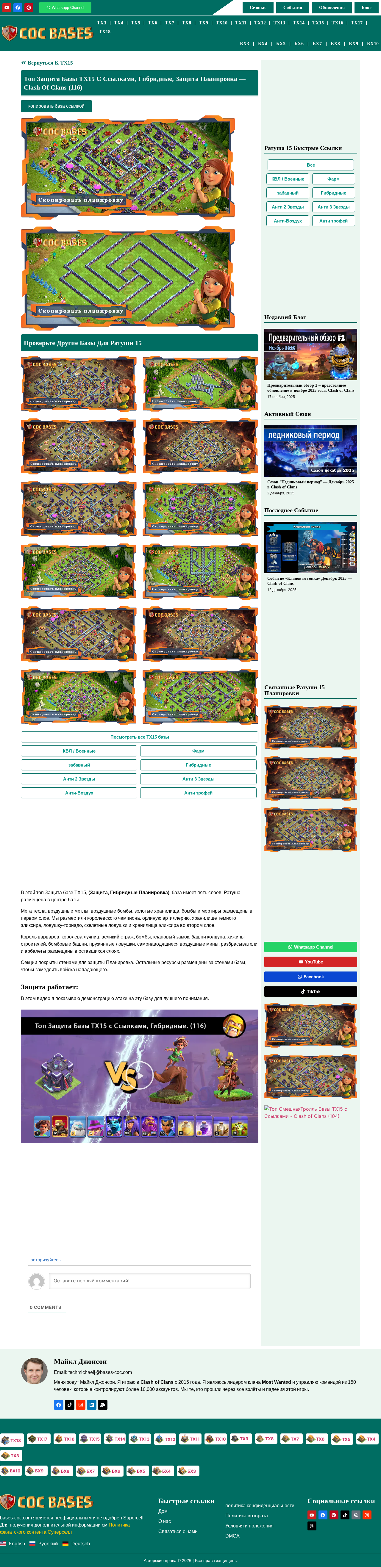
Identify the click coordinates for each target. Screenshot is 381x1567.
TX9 (203, 22)
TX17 (357, 22)
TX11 (240, 22)
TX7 (169, 22)
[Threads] (311, 1525)
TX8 (186, 22)
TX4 (118, 22)
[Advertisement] (139, 843)
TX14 (299, 22)
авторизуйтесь (45, 1259)
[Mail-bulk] (102, 1405)
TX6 (152, 22)
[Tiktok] (69, 1405)
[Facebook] (17, 7)
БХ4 (262, 43)
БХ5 (280, 43)
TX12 (260, 22)
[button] (139, 1076)
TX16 (337, 22)
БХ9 (353, 43)
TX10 (221, 22)
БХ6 (299, 43)
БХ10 (373, 43)
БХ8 (335, 43)
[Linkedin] (91, 1405)
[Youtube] (6, 7)
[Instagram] (80, 1405)
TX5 (135, 22)
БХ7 (317, 43)
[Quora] (356, 1514)
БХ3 (244, 43)
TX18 (104, 31)
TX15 (318, 22)
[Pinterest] (28, 7)
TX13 (279, 22)
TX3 (101, 22)
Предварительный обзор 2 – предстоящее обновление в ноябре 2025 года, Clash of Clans (310, 388)
